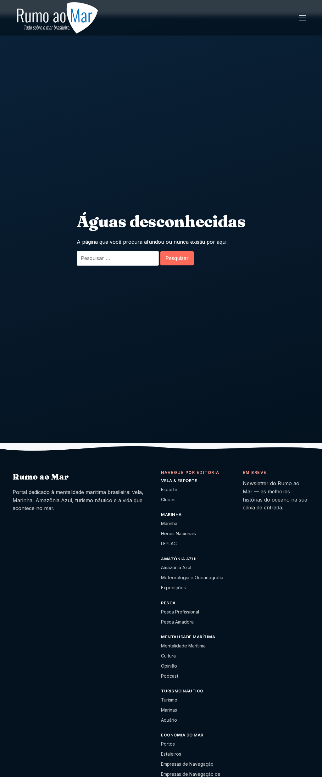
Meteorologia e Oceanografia (192, 577)
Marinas (169, 710)
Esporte (169, 489)
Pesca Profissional (180, 611)
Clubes (168, 499)
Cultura (168, 655)
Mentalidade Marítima (183, 645)
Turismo (169, 699)
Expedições (173, 587)
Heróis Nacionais (178, 533)
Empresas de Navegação (187, 764)
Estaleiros (171, 754)
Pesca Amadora (177, 621)
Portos (168, 743)
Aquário (169, 720)
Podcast (169, 676)
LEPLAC (169, 543)
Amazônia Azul (176, 567)
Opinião (169, 666)
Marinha (169, 523)
